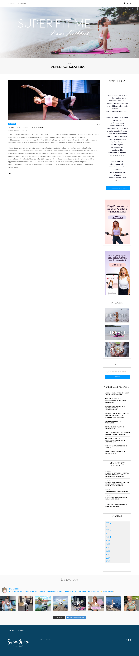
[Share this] (14, 173)
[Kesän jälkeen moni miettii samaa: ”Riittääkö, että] (113, 603)
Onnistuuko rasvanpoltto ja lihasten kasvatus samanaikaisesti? (115, 407)
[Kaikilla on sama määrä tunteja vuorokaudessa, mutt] (78, 603)
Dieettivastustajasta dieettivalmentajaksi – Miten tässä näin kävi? (115, 440)
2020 (108, 537)
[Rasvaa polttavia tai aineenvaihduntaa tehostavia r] (8, 603)
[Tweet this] (19, 173)
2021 (108, 533)
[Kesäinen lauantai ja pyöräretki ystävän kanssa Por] (43, 603)
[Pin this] (29, 173)
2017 (108, 547)
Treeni (18, 130)
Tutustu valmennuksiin (118, 188)
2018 (108, 544)
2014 (108, 557)
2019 (108, 540)
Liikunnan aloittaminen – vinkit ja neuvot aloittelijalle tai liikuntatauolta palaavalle (117, 415)
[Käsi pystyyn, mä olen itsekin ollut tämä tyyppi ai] (96, 603)
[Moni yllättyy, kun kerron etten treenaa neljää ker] (25, 603)
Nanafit (22, 3)
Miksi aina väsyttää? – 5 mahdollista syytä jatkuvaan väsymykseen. (115, 400)
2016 (108, 550)
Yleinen (24, 130)
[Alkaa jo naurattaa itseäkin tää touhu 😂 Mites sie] (61, 603)
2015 (108, 554)
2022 (108, 530)
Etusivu (11, 3)
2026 (108, 523)
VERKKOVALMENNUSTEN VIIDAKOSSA (28, 127)
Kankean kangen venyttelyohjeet (117, 491)
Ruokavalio (12, 130)
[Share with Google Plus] (24, 173)
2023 (108, 526)
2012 (108, 561)
